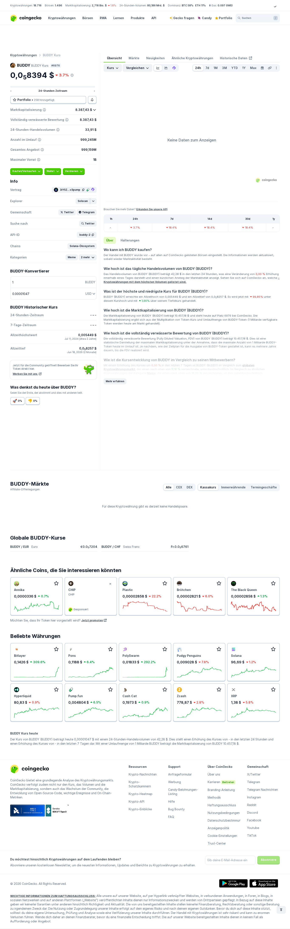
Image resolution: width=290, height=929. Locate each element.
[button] (83, 201)
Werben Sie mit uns (25, 373)
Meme (151, 373)
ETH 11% (200, 5)
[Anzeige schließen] (110, 584)
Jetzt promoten (92, 620)
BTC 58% (187, 5)
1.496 (58, 5)
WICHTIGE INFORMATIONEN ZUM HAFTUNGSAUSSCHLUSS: (53, 896)
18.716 (37, 5)
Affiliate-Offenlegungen (25, 489)
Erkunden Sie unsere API (151, 209)
